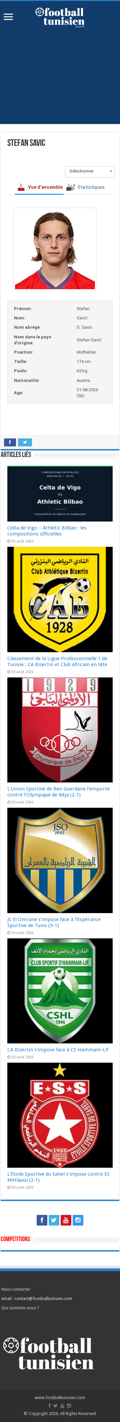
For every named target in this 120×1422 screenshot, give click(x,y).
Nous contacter (15, 1289)
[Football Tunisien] (60, 16)
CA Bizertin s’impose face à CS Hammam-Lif (57, 1050)
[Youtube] (66, 1220)
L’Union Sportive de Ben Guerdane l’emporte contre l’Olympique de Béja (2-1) (58, 792)
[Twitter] (54, 1220)
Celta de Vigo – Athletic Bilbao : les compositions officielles (47, 531)
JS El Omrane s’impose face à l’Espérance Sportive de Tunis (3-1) (54, 922)
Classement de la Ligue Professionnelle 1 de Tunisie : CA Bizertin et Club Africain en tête (57, 661)
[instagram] (78, 1220)
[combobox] (90, 171)
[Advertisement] (60, 72)
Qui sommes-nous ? (20, 1307)
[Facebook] (42, 1220)
